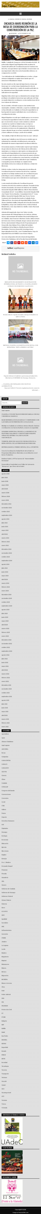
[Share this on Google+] (15, 242)
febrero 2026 (6, 496)
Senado (4, 1051)
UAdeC (4, 1085)
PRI (3, 1002)
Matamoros (5, 964)
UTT (3, 1096)
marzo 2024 (5, 583)
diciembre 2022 (6, 640)
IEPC (3, 915)
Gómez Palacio (6, 900)
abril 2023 (5, 625)
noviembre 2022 (7, 643)
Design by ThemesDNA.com (20, 1212)
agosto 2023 (5, 609)
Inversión (5, 934)
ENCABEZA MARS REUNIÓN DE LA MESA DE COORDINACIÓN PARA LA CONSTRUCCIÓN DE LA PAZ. (20, 26)
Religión (4, 1021)
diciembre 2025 (6, 504)
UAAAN (4, 1081)
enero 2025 (5, 545)
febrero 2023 (6, 632)
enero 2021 (5, 726)
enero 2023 (5, 636)
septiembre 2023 (7, 606)
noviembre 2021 (7, 689)
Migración (5, 975)
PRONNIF (5, 1006)
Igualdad (4, 919)
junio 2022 (5, 662)
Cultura (4, 809)
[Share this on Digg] (29, 242)
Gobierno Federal (7, 896)
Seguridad (29, 19)
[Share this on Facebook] (11, 242)
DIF (3, 824)
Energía (4, 858)
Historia (4, 904)
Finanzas (4, 870)
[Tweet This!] (8, 242)
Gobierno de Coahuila (20, 19)
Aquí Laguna (5, 745)
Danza (4, 813)
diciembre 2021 (6, 685)
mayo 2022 (5, 666)
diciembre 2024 (6, 549)
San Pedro (5, 1036)
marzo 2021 (5, 719)
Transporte (5, 1074)
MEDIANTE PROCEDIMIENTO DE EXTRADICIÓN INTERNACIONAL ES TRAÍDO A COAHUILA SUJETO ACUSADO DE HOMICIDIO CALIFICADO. (20, 284)
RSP (3, 1024)
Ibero (3, 907)
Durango (4, 832)
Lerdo (3, 949)
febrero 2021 (6, 723)
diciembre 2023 (6, 594)
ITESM (4, 938)
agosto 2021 (5, 700)
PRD (3, 998)
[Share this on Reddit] (22, 242)
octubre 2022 (6, 647)
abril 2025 (5, 534)
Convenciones (6, 794)
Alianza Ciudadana (7, 741)
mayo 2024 (5, 575)
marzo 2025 (5, 538)
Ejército (4, 847)
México (4, 972)
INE (3, 926)
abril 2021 (5, 715)
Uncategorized (6, 1092)
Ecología (4, 836)
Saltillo (4, 1028)
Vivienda (4, 1108)
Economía (5, 840)
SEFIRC (4, 1043)
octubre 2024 (6, 557)
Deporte (4, 817)
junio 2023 (5, 617)
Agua (3, 738)
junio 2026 (5, 481)
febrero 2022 (6, 677)
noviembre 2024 (7, 553)
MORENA (5, 979)
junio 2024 (5, 572)
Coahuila (12, 19)
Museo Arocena (7, 983)
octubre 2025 (6, 511)
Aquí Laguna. (6, 410)
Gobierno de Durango (8, 892)
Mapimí (4, 960)
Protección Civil (7, 1009)
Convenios (5, 798)
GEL (3, 881)
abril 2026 (5, 489)
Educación (5, 843)
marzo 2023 (5, 628)
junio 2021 (5, 708)
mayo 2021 (5, 711)
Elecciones (5, 851)
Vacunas (4, 1100)
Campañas (5, 756)
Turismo (4, 1077)
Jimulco (4, 941)
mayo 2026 (5, 485)
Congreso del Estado (8, 790)
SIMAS (4, 1055)
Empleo (4, 855)
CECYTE (4, 772)
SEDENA (4, 1040)
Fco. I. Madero (6, 862)
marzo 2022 (5, 674)
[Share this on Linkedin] (33, 242)
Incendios (5, 923)
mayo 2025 (5, 530)
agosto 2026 (5, 474)
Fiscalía (4, 873)
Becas (3, 753)
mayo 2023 (5, 621)
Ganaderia (5, 877)
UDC (3, 1089)
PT (2, 1013)
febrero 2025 (6, 541)
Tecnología (5, 1066)
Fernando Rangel (7, 866)
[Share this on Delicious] (36, 242)
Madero (4, 953)
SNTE (3, 1058)
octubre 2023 (6, 602)
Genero (4, 885)
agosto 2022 (5, 655)
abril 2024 (5, 579)
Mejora (4, 968)
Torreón (4, 1070)
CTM (3, 806)
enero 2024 (5, 591)
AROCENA (5, 749)
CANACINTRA (6, 760)
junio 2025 (5, 526)
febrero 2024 (6, 587)
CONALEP (5, 787)
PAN (3, 990)
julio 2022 (5, 659)
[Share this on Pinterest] (18, 242)
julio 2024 (5, 568)
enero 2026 (5, 500)
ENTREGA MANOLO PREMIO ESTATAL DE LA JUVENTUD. (20, 447)
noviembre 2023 (7, 598)
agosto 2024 (5, 564)
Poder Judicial (6, 994)
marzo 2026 (5, 492)
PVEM (3, 1017)
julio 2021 (4, 704)
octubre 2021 (6, 693)
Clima (3, 779)
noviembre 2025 (7, 507)
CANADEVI (5, 768)
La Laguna (5, 945)
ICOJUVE (4, 911)
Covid (3, 802)
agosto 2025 (5, 519)
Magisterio (5, 956)
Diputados (5, 828)
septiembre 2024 (7, 560)
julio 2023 (5, 613)
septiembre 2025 (7, 515)
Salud (3, 1032)
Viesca (4, 1104)
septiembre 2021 (7, 696)
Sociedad (4, 1062)
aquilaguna (14, 33)
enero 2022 (5, 681)
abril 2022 (5, 670)
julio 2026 (5, 477)
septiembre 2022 (7, 651)
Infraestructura (6, 930)
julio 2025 (5, 523)
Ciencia (4, 775)
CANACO (4, 764)
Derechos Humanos (8, 821)
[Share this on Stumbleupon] (26, 242)
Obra (3, 987)
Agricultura (5, 734)
